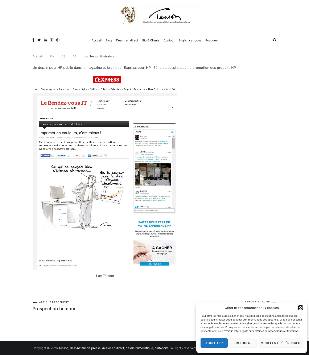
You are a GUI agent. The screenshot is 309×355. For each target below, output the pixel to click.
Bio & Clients (150, 40)
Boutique (211, 40)
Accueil (97, 40)
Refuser (243, 343)
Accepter (214, 343)
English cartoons (190, 40)
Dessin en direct (127, 40)
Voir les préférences (280, 343)
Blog (109, 40)
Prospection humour (54, 306)
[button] (300, 308)
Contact (169, 40)
